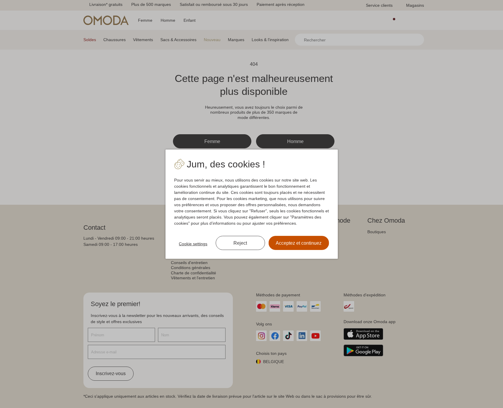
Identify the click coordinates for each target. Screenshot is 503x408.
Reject (240, 243)
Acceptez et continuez (299, 243)
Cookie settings (193, 243)
